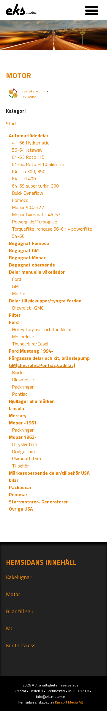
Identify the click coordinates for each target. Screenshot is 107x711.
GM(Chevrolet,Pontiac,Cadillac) (42, 365)
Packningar (23, 386)
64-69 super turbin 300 (35, 185)
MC (10, 628)
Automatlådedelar (28, 135)
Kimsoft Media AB (69, 702)
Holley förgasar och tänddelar (41, 329)
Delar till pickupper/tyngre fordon (45, 300)
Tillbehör (20, 465)
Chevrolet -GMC (27, 307)
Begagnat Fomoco (29, 243)
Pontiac (19, 394)
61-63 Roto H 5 (28, 157)
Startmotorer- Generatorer (38, 501)
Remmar (18, 494)
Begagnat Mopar (27, 257)
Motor (13, 594)
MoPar (18, 293)
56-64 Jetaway (27, 149)
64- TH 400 (24, 178)
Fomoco (20, 200)
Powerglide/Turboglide (34, 221)
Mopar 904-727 (28, 207)
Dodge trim (23, 451)
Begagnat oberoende (32, 264)
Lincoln (16, 408)
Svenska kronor (33, 91)
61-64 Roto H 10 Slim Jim (38, 164)
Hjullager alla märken (32, 401)
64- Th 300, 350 (28, 171)
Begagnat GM (24, 250)
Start (11, 123)
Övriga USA (21, 508)
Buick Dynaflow (27, 193)
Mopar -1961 (23, 422)
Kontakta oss (20, 645)
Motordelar (23, 336)
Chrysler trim (24, 444)
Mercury (17, 415)
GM (15, 286)
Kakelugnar (19, 577)
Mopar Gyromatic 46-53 (36, 214)
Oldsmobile (23, 379)
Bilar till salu (20, 611)
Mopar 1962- (23, 437)
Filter (15, 315)
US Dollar (28, 97)
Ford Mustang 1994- (31, 350)
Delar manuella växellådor (37, 271)
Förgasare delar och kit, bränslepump (49, 358)
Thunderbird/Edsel (30, 343)
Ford (16, 279)
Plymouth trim (26, 458)
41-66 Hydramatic (30, 142)
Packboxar (20, 487)
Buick (17, 372)
